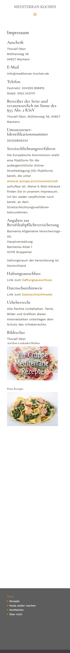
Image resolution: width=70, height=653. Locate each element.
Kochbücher (16, 609)
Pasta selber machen (22, 605)
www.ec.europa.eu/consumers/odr (32, 181)
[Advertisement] (35, 468)
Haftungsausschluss (37, 280)
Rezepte (14, 601)
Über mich (15, 614)
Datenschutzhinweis (37, 294)
